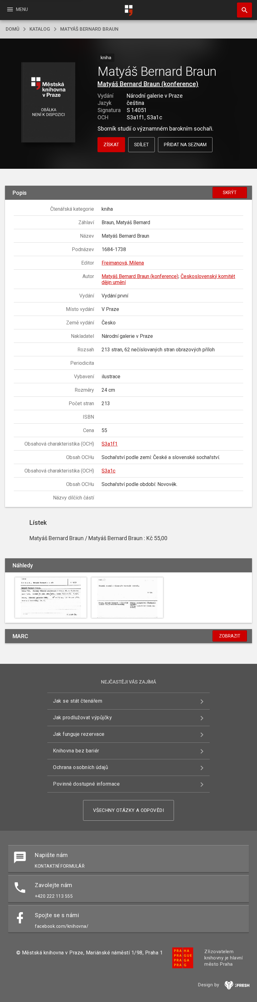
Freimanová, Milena (123, 263)
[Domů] (128, 10)
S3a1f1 (110, 444)
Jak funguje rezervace (79, 734)
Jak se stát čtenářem (77, 701)
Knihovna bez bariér (76, 751)
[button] (48, 102)
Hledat (242, 10)
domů (12, 29)
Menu (17, 9)
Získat (111, 144)
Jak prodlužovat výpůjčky (82, 718)
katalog (39, 29)
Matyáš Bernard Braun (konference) (147, 84)
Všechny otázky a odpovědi (128, 810)
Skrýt (230, 192)
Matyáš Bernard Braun (89, 29)
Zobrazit (229, 635)
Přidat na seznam (185, 144)
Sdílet (141, 144)
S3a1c (108, 471)
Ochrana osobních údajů (80, 767)
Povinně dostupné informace (86, 784)
